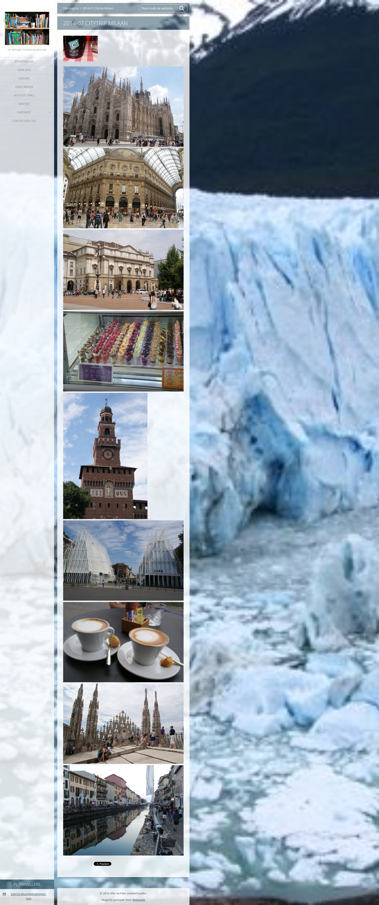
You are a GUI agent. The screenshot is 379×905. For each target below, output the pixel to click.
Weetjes (24, 104)
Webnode (138, 900)
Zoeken (182, 8)
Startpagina (24, 61)
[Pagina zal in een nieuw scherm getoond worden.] (80, 49)
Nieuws (24, 78)
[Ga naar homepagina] (27, 23)
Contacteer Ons (24, 121)
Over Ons (24, 70)
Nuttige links (24, 95)
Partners (24, 112)
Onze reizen (24, 87)
